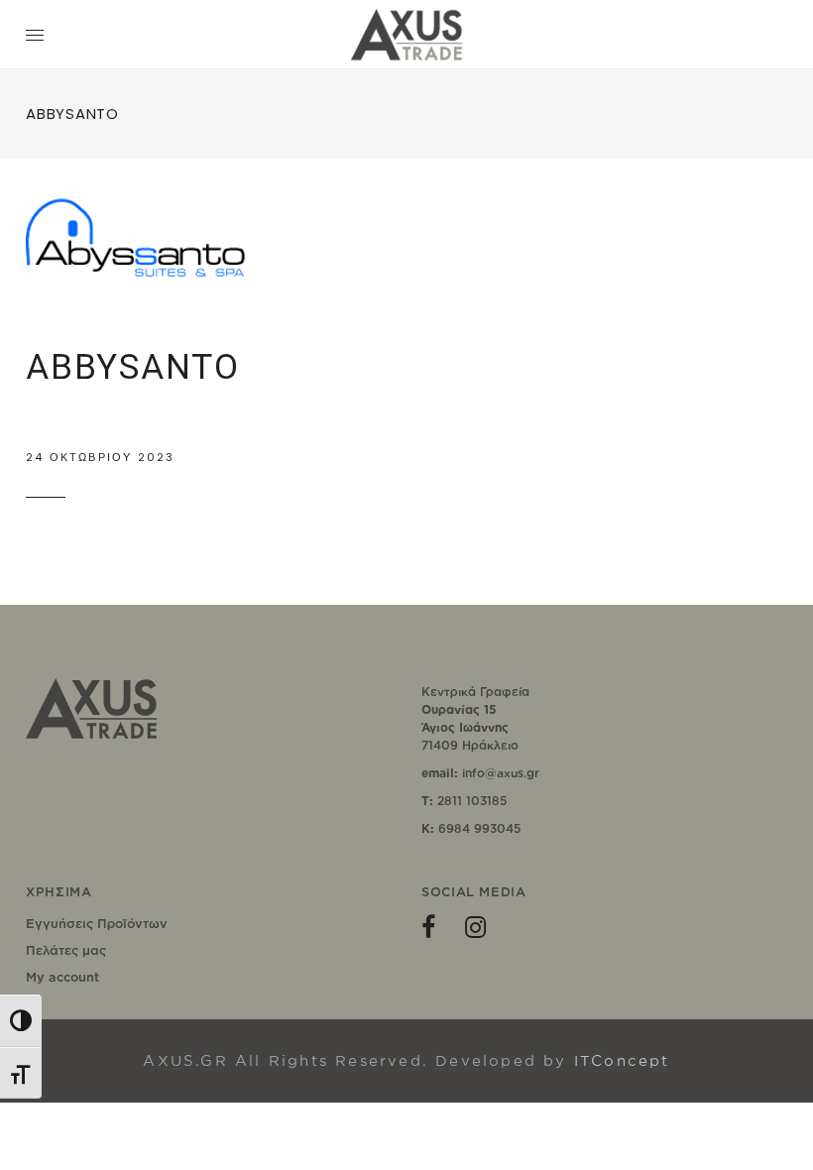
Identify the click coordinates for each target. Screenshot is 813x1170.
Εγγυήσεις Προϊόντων (97, 923)
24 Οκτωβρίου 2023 (100, 457)
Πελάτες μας (66, 950)
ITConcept (622, 1060)
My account (62, 977)
